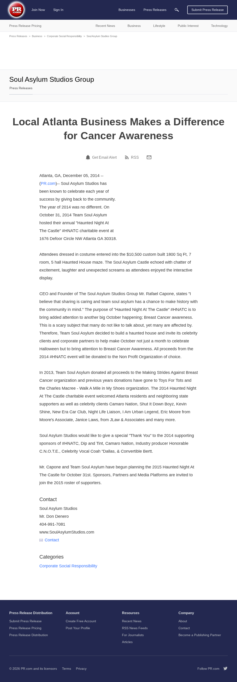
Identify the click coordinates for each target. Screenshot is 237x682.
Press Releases (18, 36)
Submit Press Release (207, 10)
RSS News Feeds (135, 628)
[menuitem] (177, 10)
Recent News (131, 621)
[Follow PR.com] (223, 668)
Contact (52, 540)
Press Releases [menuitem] (154, 10)
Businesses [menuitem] (126, 10)
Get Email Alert (104, 157)
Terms (66, 668)
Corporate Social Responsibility (64, 36)
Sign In (58, 10)
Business (37, 36)
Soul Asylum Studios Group (102, 36)
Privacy (81, 668)
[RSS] (127, 157)
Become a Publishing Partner (199, 635)
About (182, 621)
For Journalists (133, 635)
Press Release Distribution (28, 635)
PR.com (48, 183)
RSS (135, 157)
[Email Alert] (88, 157)
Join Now (38, 10)
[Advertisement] (118, 53)
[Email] (149, 157)
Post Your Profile (78, 628)
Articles (127, 642)
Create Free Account (81, 621)
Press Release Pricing (25, 628)
